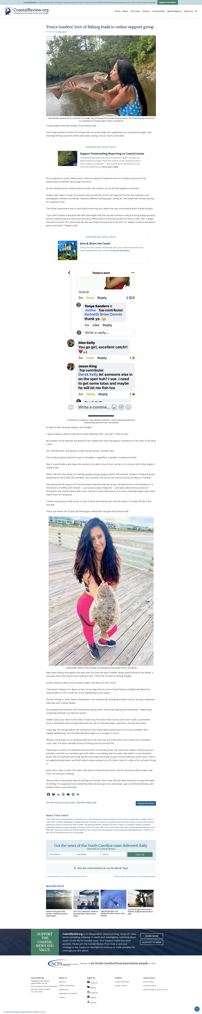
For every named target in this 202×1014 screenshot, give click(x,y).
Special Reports (174, 11)
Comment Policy (149, 985)
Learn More (152, 936)
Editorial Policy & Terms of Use (155, 989)
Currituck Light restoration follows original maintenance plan (140, 911)
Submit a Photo (121, 985)
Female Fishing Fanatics (96, 474)
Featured (58, 802)
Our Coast (135, 11)
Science (146, 11)
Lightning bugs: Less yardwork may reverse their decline (113, 913)
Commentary (158, 11)
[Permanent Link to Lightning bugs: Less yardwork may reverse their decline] (113, 899)
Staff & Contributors (67, 985)
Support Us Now (151, 942)
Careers (62, 997)
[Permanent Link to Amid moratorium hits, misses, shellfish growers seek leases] (59, 899)
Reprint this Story (145, 803)
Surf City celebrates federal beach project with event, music (85, 913)
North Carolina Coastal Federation (44, 986)
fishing (88, 802)
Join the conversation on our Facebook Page (102, 868)
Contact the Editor (122, 981)
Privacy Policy (148, 981)
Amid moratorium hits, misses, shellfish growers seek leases (57, 913)
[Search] (196, 11)
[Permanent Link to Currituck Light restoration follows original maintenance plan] (141, 898)
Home (118, 11)
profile (94, 802)
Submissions (64, 989)
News (125, 11)
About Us (188, 11)
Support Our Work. (167, 2)
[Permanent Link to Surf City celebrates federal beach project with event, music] (86, 899)
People (72, 802)
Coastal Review (29, 2)
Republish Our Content (68, 993)
